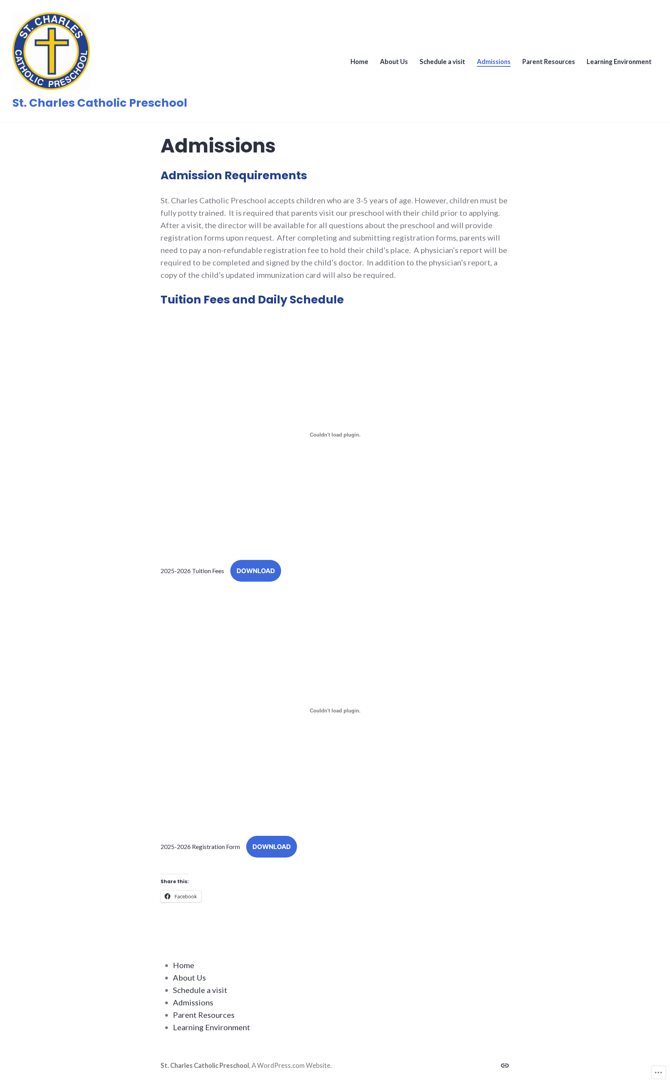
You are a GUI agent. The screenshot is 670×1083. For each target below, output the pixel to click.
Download (256, 571)
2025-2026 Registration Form (200, 846)
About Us (394, 62)
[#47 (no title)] (504, 1064)
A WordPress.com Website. (292, 1065)
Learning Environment (619, 62)
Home (359, 62)
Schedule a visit (442, 62)
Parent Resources (548, 62)
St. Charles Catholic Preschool (99, 103)
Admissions (494, 62)
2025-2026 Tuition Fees (192, 570)
